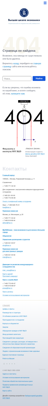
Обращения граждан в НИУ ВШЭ (14, 331)
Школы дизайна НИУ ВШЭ (35, 154)
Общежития (7, 236)
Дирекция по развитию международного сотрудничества (18, 265)
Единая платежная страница (13, 355)
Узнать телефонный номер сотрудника (17, 201)
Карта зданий (8, 274)
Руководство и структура (11, 312)
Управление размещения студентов (16, 239)
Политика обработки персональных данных (19, 381)
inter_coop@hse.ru (9, 270)
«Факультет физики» (32, 148)
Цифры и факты (8, 309)
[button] (4, 363)
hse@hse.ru (7, 207)
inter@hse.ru (7, 257)
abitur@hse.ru (7, 223)
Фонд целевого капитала (12, 334)
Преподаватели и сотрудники (13, 320)
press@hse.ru (7, 288)
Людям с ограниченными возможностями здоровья (21, 351)
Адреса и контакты (9, 374)
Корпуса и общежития (11, 323)
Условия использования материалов (16, 295)
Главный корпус (9, 175)
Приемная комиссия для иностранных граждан (13, 250)
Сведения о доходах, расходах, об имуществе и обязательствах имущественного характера (20, 342)
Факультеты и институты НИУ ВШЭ (12, 150)
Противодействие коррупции (13, 338)
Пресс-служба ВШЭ (10, 280)
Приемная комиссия (10, 211)
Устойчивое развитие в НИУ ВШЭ (15, 316)
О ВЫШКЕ (6, 305)
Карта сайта (7, 391)
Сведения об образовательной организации (19, 347)
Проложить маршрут (10, 276)
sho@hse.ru (7, 245)
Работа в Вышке (8, 358)
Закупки (5, 327)
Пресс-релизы (8, 291)
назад (16, 63)
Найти (39, 78)
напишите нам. (18, 93)
